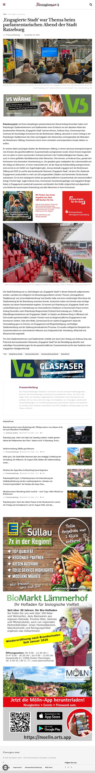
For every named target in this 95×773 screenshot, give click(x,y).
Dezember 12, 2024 (32, 35)
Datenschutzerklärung (33, 767)
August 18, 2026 (27, 452)
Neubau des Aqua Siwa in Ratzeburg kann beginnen (25, 470)
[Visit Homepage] (47, 4)
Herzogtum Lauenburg (17, 14)
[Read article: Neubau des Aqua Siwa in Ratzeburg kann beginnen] (79, 478)
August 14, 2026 (27, 473)
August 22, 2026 (27, 433)
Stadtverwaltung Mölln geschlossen (18, 449)
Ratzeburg (65, 354)
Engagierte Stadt (15, 354)
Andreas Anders (12, 433)
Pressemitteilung (13, 35)
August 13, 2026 (27, 497)
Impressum (17, 767)
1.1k (42, 497)
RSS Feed (48, 767)
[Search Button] (91, 4)
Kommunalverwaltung (49, 354)
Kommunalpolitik (32, 354)
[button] (5, 767)
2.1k (43, 452)
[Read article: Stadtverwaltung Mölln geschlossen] (79, 456)
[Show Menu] (4, 4)
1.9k (43, 473)
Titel (4, 14)
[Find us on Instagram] (68, 767)
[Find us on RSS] (71, 767)
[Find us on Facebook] (65, 767)
